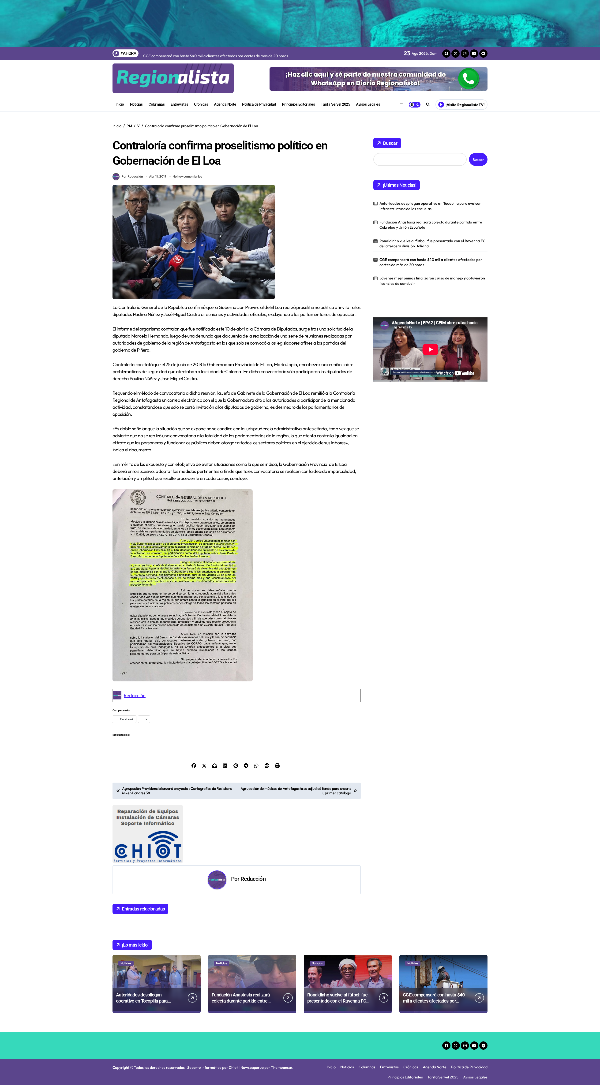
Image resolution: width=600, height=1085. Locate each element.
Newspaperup (252, 1067)
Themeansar (281, 1067)
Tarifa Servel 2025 (335, 104)
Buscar (390, 143)
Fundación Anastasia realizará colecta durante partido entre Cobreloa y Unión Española (430, 225)
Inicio (120, 104)
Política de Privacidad (259, 104)
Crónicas (201, 104)
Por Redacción (132, 176)
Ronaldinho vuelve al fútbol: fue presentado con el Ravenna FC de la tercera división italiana (432, 243)
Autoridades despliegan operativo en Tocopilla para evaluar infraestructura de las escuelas (430, 206)
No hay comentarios (187, 176)
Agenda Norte (225, 104)
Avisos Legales (368, 104)
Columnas (157, 104)
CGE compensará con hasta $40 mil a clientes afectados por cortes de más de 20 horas (430, 262)
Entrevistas (179, 104)
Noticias (136, 104)
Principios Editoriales (298, 104)
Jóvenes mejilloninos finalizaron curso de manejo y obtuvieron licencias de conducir (432, 281)
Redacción (135, 695)
